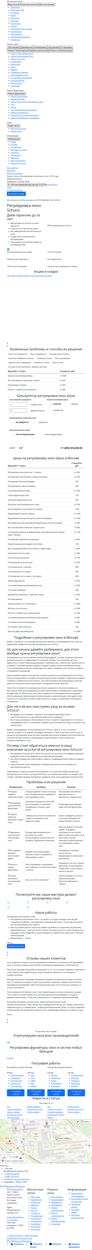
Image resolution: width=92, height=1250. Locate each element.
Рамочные (15, 7)
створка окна (36, 404)
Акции (13, 142)
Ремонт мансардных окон (22, 56)
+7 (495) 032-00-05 (71, 448)
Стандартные (36, 1216)
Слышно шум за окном (59, 354)
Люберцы (75, 1081)
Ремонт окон (16, 131)
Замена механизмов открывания (25, 118)
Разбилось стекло (41, 362)
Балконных (15, 64)
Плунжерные (16, 34)
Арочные (15, 21)
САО (32, 1078)
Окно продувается (38, 354)
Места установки (46, 4)
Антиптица (35, 1229)
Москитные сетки (18, 128)
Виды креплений (18, 160)
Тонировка (15, 86)
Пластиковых (13, 47)
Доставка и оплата (19, 150)
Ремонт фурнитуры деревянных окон (27, 102)
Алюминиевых (40, 47)
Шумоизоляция (17, 80)
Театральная (16, 1086)
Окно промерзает (63, 358)
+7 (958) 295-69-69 (11, 1176)
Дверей (14, 70)
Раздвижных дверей (19, 72)
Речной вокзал (17, 1075)
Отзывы (14, 144)
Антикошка (36, 1226)
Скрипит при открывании (19, 362)
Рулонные (15, 18)
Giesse (13, 107)
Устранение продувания (21, 78)
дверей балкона (38, 410)
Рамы (13, 67)
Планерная (15, 1078)
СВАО (33, 1081)
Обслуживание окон (19, 75)
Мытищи (75, 1078)
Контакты (11, 170)
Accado (10, 1058)
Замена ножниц (17, 99)
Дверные (35, 1205)
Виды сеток (13, 4)
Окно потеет (58, 362)
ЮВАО (33, 1086)
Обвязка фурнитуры (19, 112)
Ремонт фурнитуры (16, 93)
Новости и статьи (18, 163)
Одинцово (55, 1086)
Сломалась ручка (44, 358)
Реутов (54, 1075)
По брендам (66, 47)
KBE (8, 1042)
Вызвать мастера (16, 946)
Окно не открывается (17, 354)
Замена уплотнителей (39, 50)
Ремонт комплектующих (61, 50)
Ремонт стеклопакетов (18, 50)
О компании (16, 147)
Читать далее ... (14, 1117)
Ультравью (35, 1224)
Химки (53, 1081)
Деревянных (26, 47)
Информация (14, 139)
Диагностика (16, 83)
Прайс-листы (13, 125)
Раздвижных (16, 61)
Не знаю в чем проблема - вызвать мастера (27, 367)
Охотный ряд (16, 1081)
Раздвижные (16, 31)
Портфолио (16, 155)
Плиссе (14, 26)
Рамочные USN (17, 10)
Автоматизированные (20, 37)
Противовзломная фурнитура (24, 110)
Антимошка (36, 1218)
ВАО (32, 1083)
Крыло (13, 15)
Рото (13, 104)
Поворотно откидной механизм (25, 115)
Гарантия (15, 152)
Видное (74, 1086)
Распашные (16, 23)
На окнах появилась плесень (21, 358)
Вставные (15, 13)
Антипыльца (36, 1221)
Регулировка (53, 47)
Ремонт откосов (18, 59)
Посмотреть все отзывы (46, 1031)
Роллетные (35, 1202)
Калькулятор (12, 168)
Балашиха (75, 1083)
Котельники (56, 1083)
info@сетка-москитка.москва (16, 1179)
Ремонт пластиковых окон (22, 53)
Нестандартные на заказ (21, 29)
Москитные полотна (28, 4)
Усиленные (15, 39)
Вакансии (15, 158)
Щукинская (15, 1083)
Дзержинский (77, 1075)
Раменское (55, 1078)
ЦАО (33, 1075)
